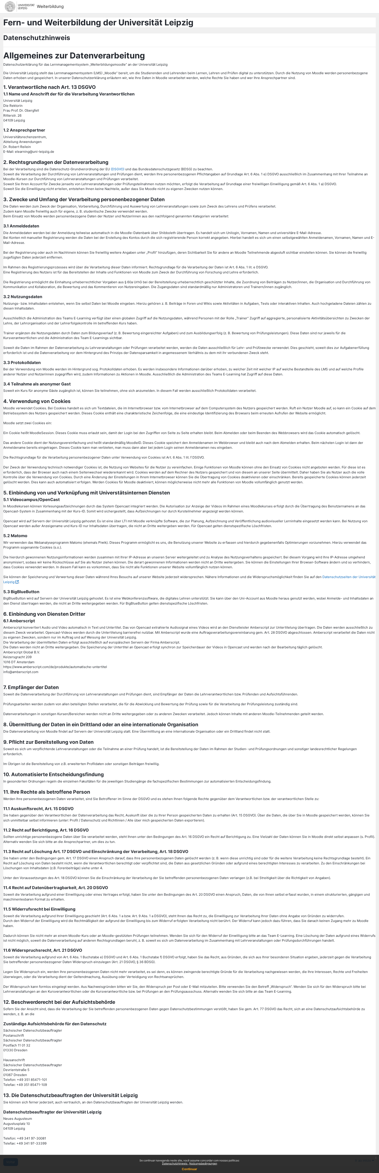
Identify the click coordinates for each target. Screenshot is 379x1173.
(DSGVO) (117, 169)
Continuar (189, 1169)
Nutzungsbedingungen (203, 1163)
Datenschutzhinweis (175, 1163)
